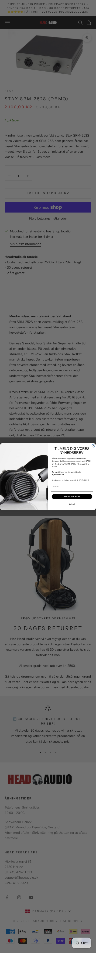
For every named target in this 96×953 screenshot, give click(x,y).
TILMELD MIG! (72, 496)
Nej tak (72, 504)
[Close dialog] (93, 445)
